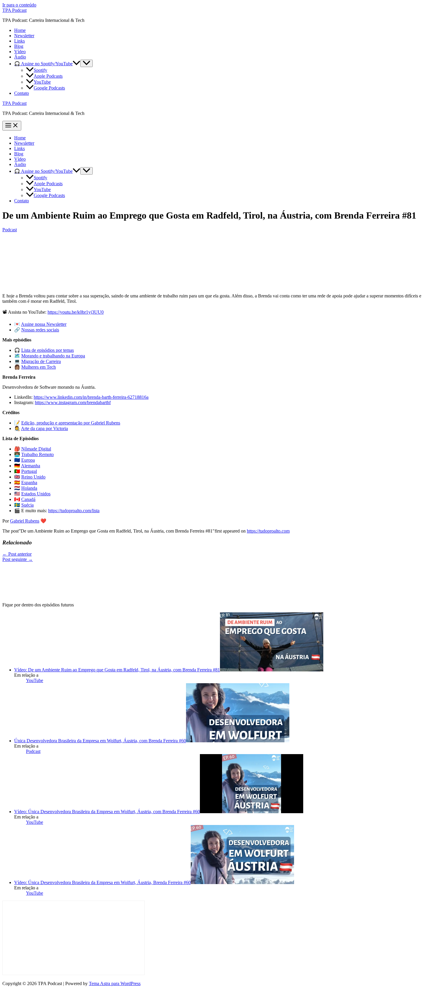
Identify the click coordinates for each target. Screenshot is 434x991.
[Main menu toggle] (11, 126)
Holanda (29, 488)
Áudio (20, 56)
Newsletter (24, 35)
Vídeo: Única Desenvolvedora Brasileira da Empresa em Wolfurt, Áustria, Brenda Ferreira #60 (102, 882)
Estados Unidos (35, 493)
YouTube (42, 81)
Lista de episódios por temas (47, 350)
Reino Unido (33, 476)
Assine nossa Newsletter (43, 324)
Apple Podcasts (48, 76)
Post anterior (17, 553)
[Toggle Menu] (86, 63)
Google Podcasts (49, 87)
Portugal (29, 471)
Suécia (27, 504)
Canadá (28, 499)
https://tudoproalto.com (268, 530)
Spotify (40, 70)
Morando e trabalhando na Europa (53, 355)
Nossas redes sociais (40, 329)
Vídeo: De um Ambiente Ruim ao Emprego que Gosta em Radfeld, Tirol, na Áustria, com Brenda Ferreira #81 (117, 669)
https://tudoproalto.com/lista (73, 510)
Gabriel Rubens (24, 520)
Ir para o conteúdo (19, 4)
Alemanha (30, 465)
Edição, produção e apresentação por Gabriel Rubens (70, 422)
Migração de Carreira (41, 361)
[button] (76, 63)
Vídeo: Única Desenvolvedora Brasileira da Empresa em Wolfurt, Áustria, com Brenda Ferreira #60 (107, 811)
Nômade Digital (36, 448)
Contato (21, 93)
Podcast (9, 229)
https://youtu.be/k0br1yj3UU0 (76, 312)
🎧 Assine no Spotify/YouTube (43, 63)
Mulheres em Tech (38, 367)
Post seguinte (17, 559)
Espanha (29, 482)
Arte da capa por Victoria (44, 428)
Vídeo (20, 51)
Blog (18, 46)
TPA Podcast (14, 10)
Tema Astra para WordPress (115, 983)
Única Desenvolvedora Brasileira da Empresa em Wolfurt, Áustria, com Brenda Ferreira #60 (100, 740)
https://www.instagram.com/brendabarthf (73, 402)
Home (20, 30)
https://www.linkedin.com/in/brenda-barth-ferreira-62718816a (91, 397)
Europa (28, 460)
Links (19, 40)
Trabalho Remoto (37, 454)
